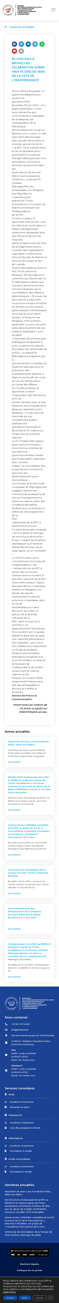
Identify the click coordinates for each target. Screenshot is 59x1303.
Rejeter (25, 1298)
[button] (53, 10)
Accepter (10, 1298)
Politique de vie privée (29, 1270)
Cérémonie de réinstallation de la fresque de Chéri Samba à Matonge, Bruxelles (28, 873)
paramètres (9, 1292)
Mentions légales (29, 1264)
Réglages (40, 1298)
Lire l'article (14, 762)
